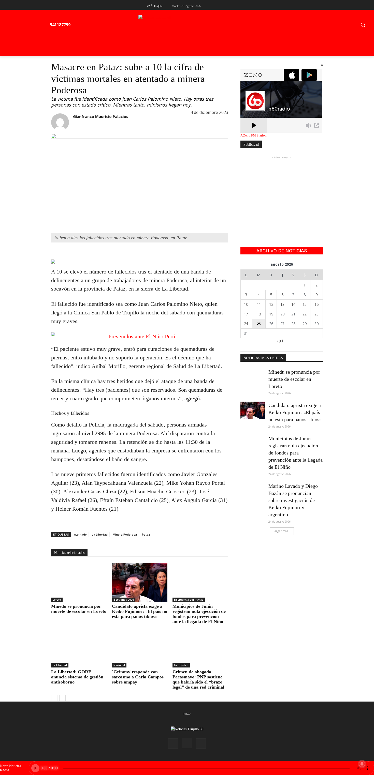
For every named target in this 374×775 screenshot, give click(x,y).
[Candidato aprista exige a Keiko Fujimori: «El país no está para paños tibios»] (140, 582)
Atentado (80, 534)
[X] (311, 5)
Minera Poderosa (125, 534)
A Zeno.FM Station (253, 135)
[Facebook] (303, 5)
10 (246, 304)
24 (246, 323)
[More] (91, 253)
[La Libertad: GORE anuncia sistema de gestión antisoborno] (79, 648)
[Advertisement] (281, 192)
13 (282, 304)
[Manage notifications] (362, 764)
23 (316, 314)
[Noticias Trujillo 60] (195, 26)
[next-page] (62, 698)
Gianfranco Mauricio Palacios (100, 116)
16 (316, 304)
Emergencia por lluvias (188, 599)
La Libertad (100, 534)
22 (305, 314)
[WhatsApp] (80, 253)
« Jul (280, 341)
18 (259, 314)
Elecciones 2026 (123, 599)
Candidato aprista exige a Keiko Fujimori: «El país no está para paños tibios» (139, 611)
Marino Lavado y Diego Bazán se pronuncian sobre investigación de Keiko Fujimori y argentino (293, 500)
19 (271, 314)
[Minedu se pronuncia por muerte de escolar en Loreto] (79, 582)
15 (305, 304)
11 (259, 304)
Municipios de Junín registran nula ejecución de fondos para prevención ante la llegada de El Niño (199, 614)
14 (293, 304)
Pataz (146, 534)
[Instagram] (187, 743)
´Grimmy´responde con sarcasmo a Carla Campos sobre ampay (138, 677)
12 (271, 304)
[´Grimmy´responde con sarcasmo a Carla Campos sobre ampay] (140, 648)
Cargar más (280, 531)
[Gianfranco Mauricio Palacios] (60, 122)
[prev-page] (54, 698)
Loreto (57, 599)
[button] (363, 25)
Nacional (119, 665)
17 (246, 314)
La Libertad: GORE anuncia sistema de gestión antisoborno (77, 677)
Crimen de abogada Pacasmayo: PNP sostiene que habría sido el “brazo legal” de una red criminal (198, 679)
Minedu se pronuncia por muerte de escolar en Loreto (78, 609)
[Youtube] (320, 5)
